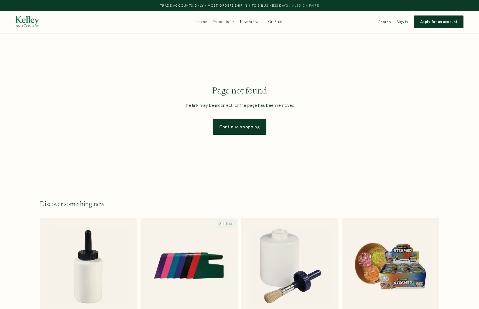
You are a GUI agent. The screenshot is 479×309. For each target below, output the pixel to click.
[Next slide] (430, 266)
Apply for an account (438, 21)
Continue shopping (239, 127)
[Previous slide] (350, 266)
